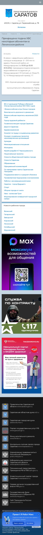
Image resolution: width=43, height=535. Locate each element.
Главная (4, 34)
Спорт (6, 187)
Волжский (8, 211)
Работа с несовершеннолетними (17, 181)
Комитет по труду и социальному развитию (21, 133)
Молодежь (8, 147)
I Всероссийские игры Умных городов (19, 109)
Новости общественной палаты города (20, 157)
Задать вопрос (18, 523)
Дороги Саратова (11, 127)
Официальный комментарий (15, 166)
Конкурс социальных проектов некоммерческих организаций (16, 137)
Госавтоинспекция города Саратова (18, 124)
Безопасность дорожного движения (19, 112)
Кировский (8, 221)
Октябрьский (9, 227)
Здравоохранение (11, 130)
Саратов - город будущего (15, 184)
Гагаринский (9, 214)
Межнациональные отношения (16, 144)
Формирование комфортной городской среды (20, 198)
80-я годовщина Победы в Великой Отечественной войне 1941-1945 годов (19, 105)
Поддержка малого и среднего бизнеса (20, 175)
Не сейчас (30, 523)
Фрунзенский (9, 230)
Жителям (22, 27)
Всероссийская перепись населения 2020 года (21, 116)
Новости (14, 34)
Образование (9, 163)
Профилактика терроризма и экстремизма (21, 178)
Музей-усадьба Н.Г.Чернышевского (18, 151)
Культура (7, 141)
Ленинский (8, 224)
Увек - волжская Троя (12, 194)
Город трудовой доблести (14, 120)
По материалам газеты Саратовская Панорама (18, 171)
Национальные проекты (13, 154)
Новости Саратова (11, 160)
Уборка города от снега (13, 190)
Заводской (8, 217)
